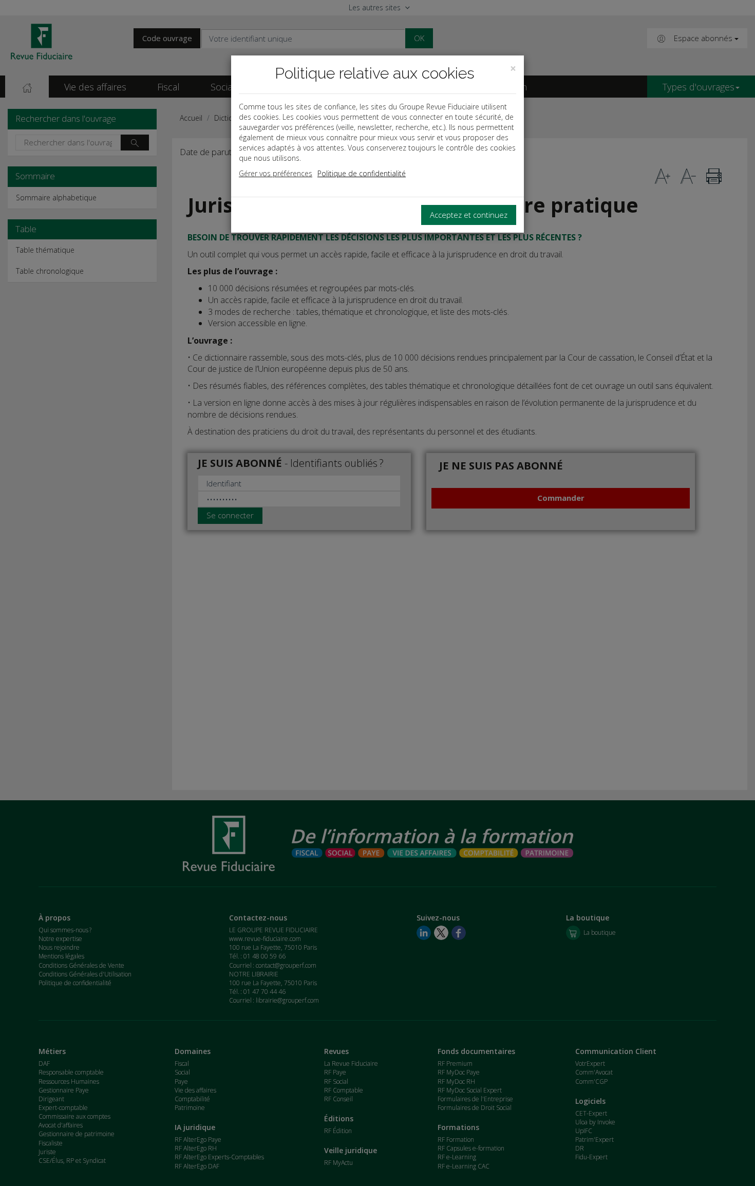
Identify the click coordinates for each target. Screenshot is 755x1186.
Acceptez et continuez (468, 215)
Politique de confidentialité (361, 173)
